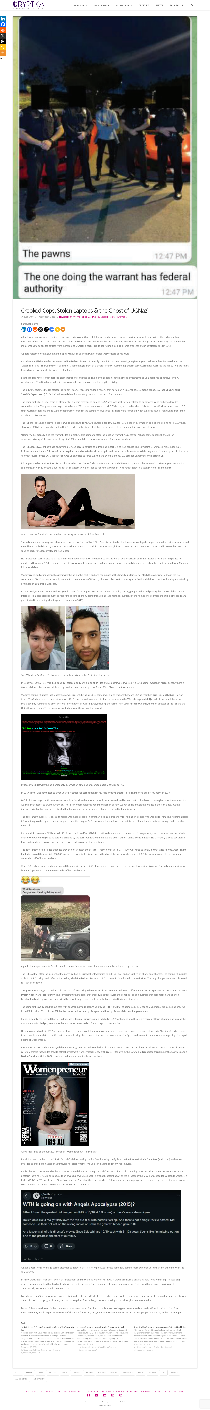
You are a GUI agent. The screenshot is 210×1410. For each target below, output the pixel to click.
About (136, 1391)
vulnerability (38, 1379)
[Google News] (51, 329)
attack (18, 1373)
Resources (145, 1391)
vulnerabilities (21, 1379)
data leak (53, 1373)
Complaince (106, 1391)
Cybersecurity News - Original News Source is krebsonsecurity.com (94, 317)
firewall (76, 1373)
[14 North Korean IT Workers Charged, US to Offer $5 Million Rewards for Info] (49, 1340)
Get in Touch (164, 1391)
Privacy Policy (178, 1391)
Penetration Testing (122, 1391)
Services (36, 1391)
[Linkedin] (23, 329)
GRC (43, 1391)
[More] (62, 329)
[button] (207, 2)
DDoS (64, 1373)
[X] (40, 329)
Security (152, 1373)
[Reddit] (35, 329)
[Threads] (46, 329)
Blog (154, 1391)
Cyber (40, 1373)
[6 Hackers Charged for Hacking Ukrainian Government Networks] (105, 1339)
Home (27, 1391)
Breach (29, 1373)
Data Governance (54, 1391)
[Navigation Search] (191, 5)
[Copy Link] (57, 329)
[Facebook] (29, 329)
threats (174, 1373)
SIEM (163, 1373)
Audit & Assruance (72, 1391)
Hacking (89, 1373)
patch (140, 1373)
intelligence (127, 1373)
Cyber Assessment (91, 1391)
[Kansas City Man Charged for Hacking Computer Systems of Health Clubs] (162, 1339)
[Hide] (1, 58)
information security (107, 1373)
